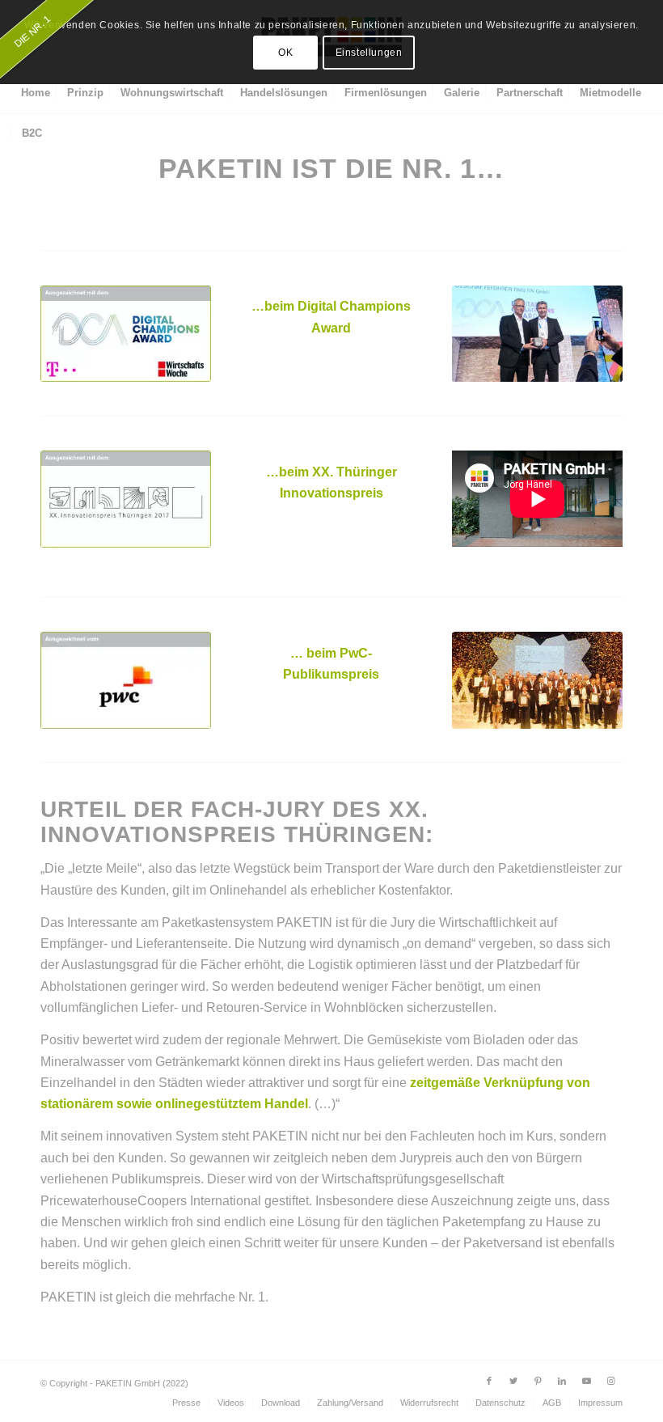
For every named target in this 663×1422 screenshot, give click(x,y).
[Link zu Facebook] (489, 1381)
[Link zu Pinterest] (538, 1381)
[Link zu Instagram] (610, 1381)
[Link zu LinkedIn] (562, 1381)
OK (285, 52)
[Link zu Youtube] (586, 1381)
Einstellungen (369, 52)
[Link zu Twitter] (513, 1381)
